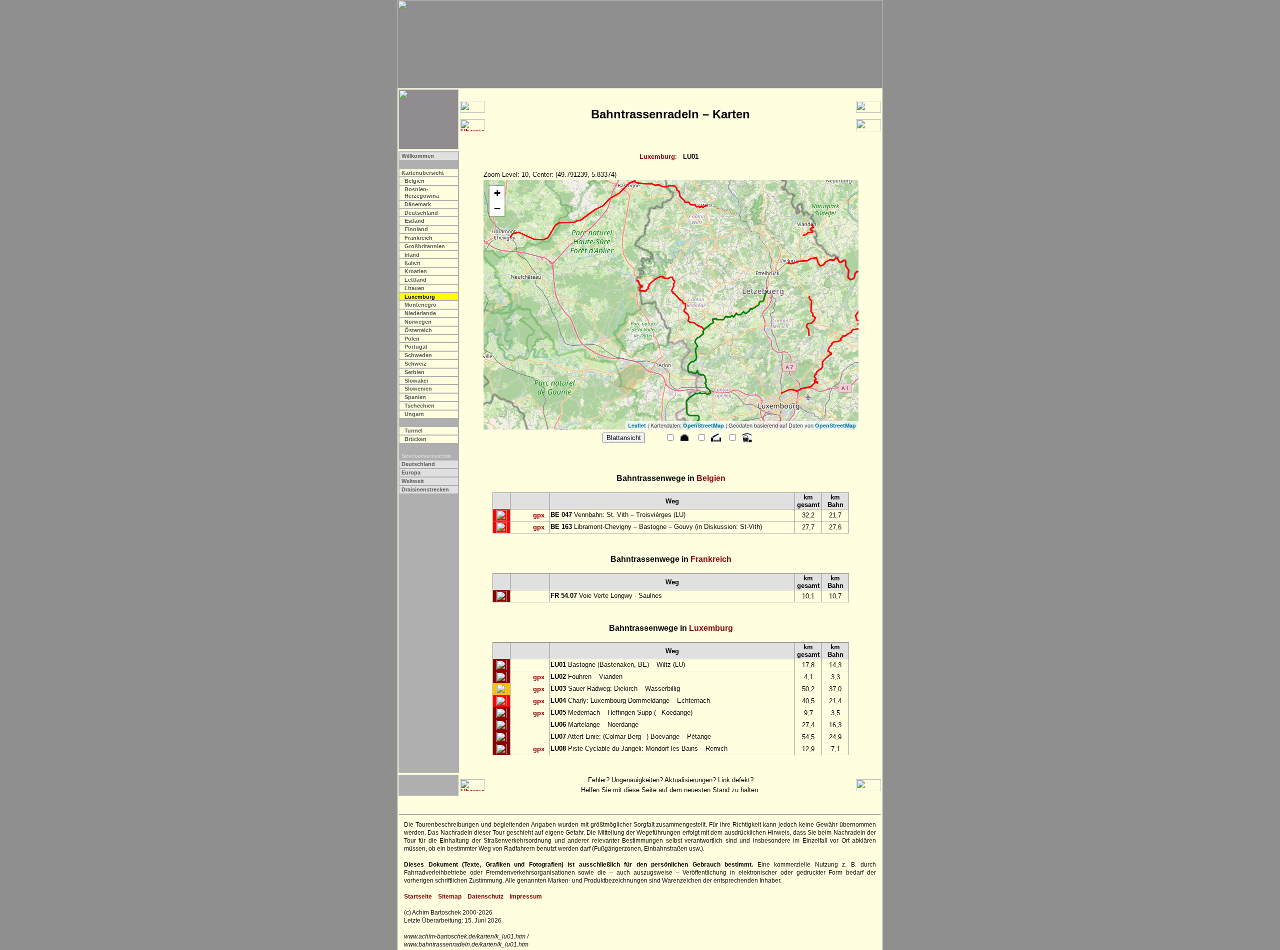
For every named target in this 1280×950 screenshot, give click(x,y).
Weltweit (413, 481)
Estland (414, 221)
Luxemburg (657, 156)
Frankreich (418, 238)
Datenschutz (486, 896)
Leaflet (637, 425)
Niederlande (420, 313)
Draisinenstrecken (425, 489)
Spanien (415, 397)
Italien (412, 263)
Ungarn (414, 414)
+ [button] (497, 193)
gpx (538, 515)
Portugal (415, 347)
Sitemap (450, 896)
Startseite (418, 896)
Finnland (416, 229)
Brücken (415, 439)
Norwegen (418, 322)
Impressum (526, 896)
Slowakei (416, 381)
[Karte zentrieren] (501, 515)
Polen (412, 339)
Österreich (418, 330)
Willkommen (418, 156)
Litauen (414, 288)
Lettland (415, 280)
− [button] (497, 208)
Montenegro (420, 305)
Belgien (414, 181)
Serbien (414, 372)
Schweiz (415, 364)
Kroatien (415, 271)
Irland (412, 255)
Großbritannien (424, 246)
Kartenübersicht (423, 173)
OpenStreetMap (703, 425)
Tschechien (419, 406)
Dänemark (417, 204)
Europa (411, 472)
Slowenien (418, 389)
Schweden (418, 355)
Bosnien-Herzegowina (421, 192)
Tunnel (413, 431)
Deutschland (421, 213)
